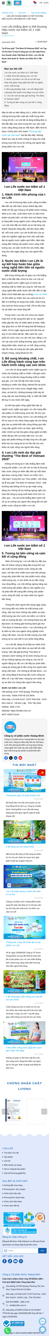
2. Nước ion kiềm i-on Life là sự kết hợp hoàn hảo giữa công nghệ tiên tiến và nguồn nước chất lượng (23, 82)
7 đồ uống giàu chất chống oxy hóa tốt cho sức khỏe (24, 998)
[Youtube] (20, 758)
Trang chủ (7, 13)
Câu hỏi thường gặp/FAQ (14, 1173)
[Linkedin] (15, 758)
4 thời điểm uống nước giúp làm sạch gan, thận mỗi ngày (24, 1049)
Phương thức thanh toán (14, 1198)
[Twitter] (11, 758)
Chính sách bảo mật (12, 1193)
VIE (40, 3)
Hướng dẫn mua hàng (13, 1185)
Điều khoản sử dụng (12, 1165)
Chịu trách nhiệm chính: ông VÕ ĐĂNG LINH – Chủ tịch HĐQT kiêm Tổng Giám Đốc (23, 1280)
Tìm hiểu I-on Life (11, 1153)
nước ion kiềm (40, 294)
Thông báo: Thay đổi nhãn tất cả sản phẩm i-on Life (23, 943)
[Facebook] (6, 758)
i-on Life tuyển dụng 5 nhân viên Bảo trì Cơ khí (23, 893)
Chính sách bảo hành (13, 1202)
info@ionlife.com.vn (18, 1305)
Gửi (42, 1251)
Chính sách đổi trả (11, 1206)
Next (44, 1112)
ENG (46, 3)
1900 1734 (24, 1302)
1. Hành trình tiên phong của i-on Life (20, 76)
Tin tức (22, 13)
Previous (5, 1112)
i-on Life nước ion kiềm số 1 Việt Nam (21, 73)
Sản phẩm (8, 1157)
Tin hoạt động (38, 13)
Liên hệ (7, 1161)
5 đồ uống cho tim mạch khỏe (20, 847)
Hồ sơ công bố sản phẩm (14, 1169)
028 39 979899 (12, 1302)
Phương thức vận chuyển (14, 1189)
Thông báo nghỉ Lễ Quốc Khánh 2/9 (23, 795)
